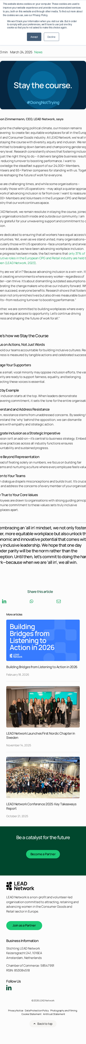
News (38, 52)
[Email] (58, 601)
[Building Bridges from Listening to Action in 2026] (43, 621)
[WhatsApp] (31, 601)
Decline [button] (51, 36)
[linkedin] (8, 987)
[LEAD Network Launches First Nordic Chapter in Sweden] (43, 687)
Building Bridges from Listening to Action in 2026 (41, 667)
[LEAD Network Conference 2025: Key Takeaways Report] (43, 758)
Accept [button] (34, 36)
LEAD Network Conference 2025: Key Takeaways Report (41, 806)
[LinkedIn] (4, 601)
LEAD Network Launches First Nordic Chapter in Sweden (40, 735)
